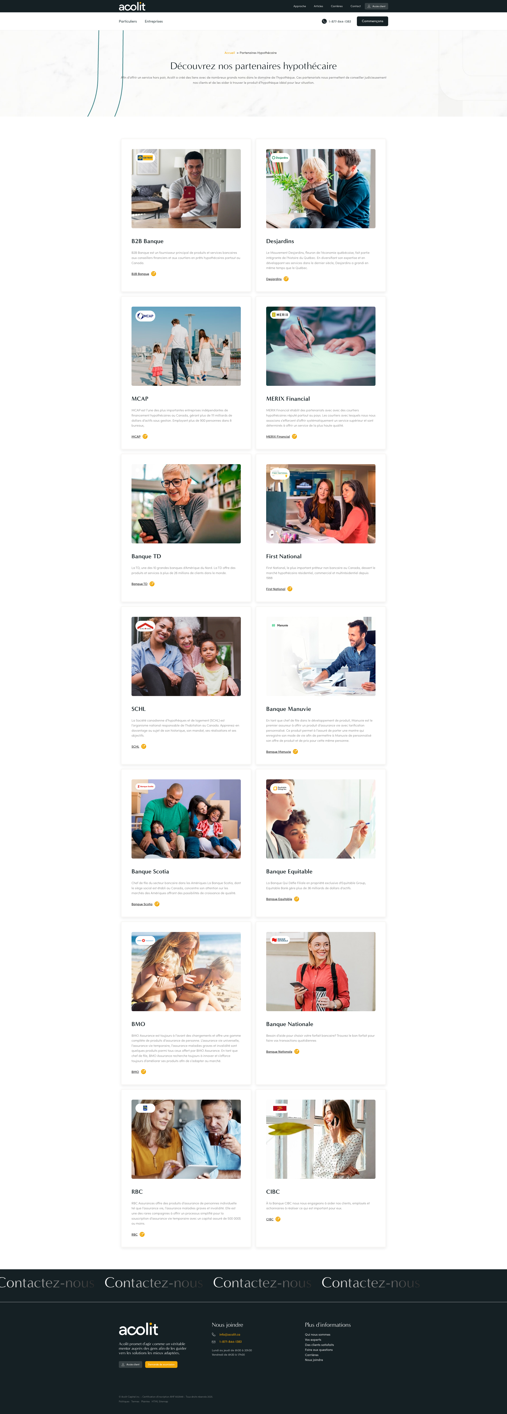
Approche (300, 6)
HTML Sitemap (160, 1401)
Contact (356, 6)
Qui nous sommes (317, 1334)
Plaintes (145, 1401)
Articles (318, 6)
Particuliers (128, 21)
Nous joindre (314, 1360)
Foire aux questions (319, 1349)
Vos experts (313, 1339)
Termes (135, 1401)
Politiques (124, 1401)
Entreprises (154, 21)
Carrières (337, 6)
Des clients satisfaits (319, 1345)
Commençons (372, 21)
